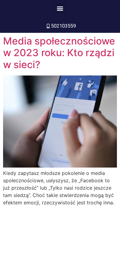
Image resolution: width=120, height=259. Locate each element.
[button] (60, 8)
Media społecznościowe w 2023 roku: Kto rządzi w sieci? (59, 53)
